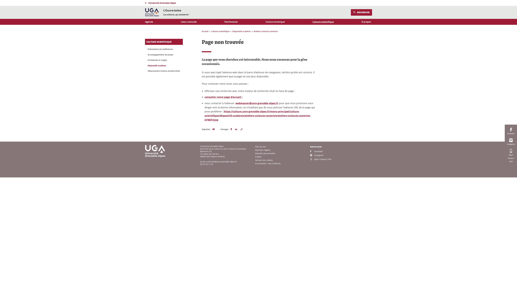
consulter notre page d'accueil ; (224, 97)
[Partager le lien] (241, 129)
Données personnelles (265, 153)
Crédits (258, 156)
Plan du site (260, 146)
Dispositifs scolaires (157, 65)
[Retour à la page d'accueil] (152, 12)
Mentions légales (262, 150)
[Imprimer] (213, 129)
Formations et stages (157, 60)
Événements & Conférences (160, 49)
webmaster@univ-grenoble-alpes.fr (256, 103)
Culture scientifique (159, 41)
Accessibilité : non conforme (268, 163)
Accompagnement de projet (160, 54)
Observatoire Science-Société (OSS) (164, 71)
